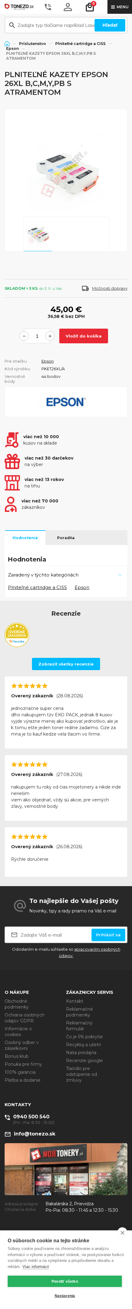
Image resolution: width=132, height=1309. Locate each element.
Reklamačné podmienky (79, 1012)
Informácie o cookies (18, 1031)
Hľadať (110, 25)
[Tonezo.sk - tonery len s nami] (20, 7)
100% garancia (20, 1072)
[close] (122, 1232)
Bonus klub (17, 1056)
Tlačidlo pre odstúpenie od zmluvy (81, 1074)
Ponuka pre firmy (23, 1064)
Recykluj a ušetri (83, 1044)
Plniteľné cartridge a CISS (80, 43)
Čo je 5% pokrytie (84, 1036)
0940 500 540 (31, 1117)
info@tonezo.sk (34, 1134)
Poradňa (66, 537)
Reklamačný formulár (79, 1025)
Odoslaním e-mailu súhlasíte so (66, 952)
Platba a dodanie (23, 1080)
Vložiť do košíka (84, 336)
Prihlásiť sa (108, 934)
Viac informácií (35, 1266)
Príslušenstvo (32, 43)
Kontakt (74, 1001)
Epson (12, 48)
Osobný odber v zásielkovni (22, 1045)
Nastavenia (65, 1296)
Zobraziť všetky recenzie (66, 664)
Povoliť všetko (65, 1281)
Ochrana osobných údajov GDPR (25, 1018)
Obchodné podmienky (17, 1004)
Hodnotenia (25, 537)
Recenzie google (84, 1060)
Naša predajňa (81, 1052)
